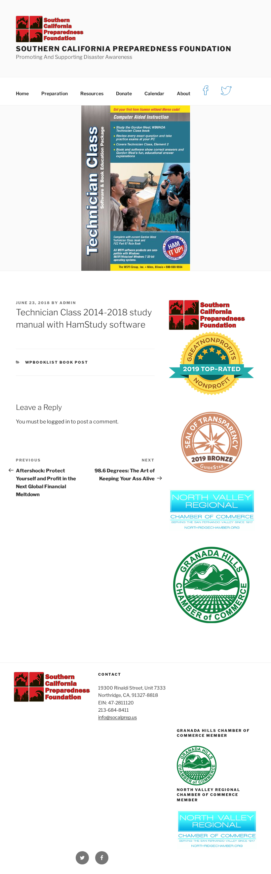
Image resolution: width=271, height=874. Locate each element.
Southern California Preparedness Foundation (124, 49)
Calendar (154, 93)
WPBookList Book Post (57, 362)
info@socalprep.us (117, 717)
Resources (91, 93)
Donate (124, 93)
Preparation (54, 93)
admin (67, 302)
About (183, 93)
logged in (58, 421)
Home (22, 93)
